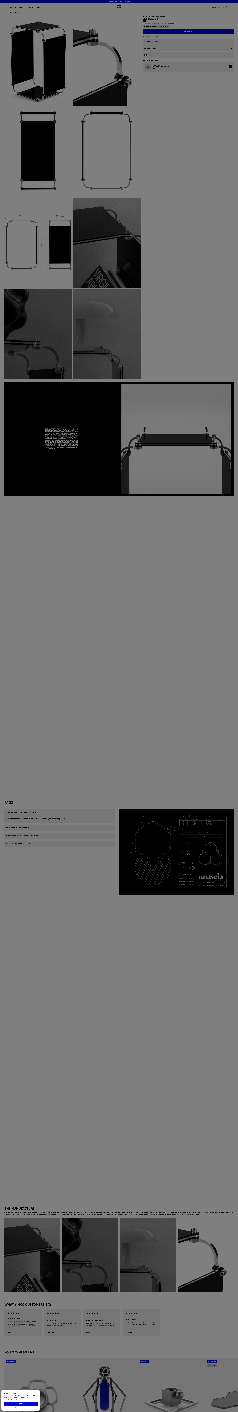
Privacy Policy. (14, 1399)
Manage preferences (8, 1407)
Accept (20, 1404)
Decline (16, 1407)
